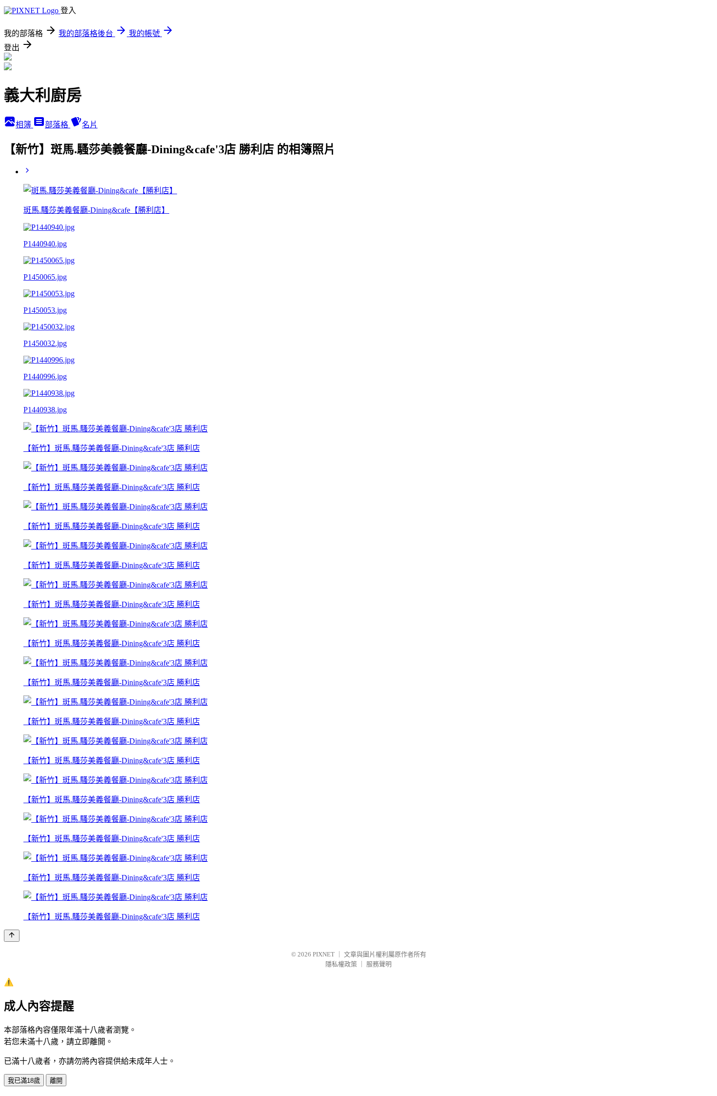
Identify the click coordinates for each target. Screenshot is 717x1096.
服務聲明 (379, 964)
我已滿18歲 (24, 1080)
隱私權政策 (341, 964)
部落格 (57, 125)
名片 (90, 125)
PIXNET (324, 954)
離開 (56, 1080)
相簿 (24, 125)
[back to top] (12, 936)
